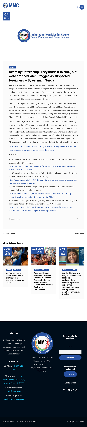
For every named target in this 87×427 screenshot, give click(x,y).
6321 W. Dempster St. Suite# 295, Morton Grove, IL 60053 (14, 379)
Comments (15, 219)
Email (70, 346)
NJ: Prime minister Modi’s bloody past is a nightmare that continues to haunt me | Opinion (15, 278)
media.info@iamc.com (14, 399)
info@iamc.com (14, 391)
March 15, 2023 (7, 251)
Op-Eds (17, 270)
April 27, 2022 (63, 251)
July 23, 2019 (6, 16)
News (12, 67)
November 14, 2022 (37, 250)
